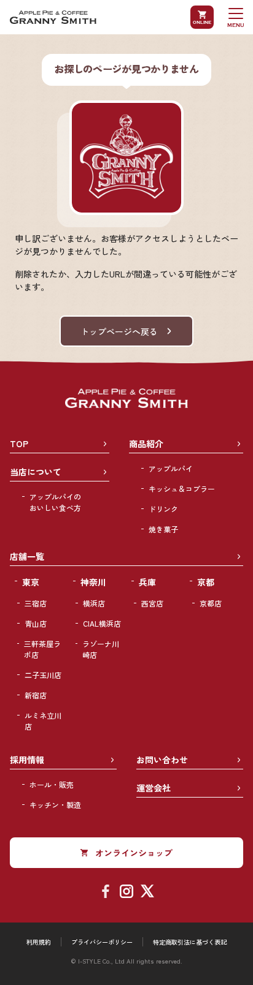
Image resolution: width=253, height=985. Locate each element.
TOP (19, 443)
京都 (205, 582)
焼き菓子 (163, 529)
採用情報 (27, 759)
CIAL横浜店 (102, 623)
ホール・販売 (51, 784)
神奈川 (93, 582)
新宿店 (36, 695)
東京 (30, 582)
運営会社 (153, 788)
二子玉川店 (43, 675)
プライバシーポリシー (102, 941)
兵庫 (147, 582)
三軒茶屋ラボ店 (42, 649)
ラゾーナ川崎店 (100, 649)
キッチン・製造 (55, 804)
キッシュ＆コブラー (182, 488)
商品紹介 (146, 443)
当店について (35, 472)
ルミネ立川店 (43, 720)
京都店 (211, 603)
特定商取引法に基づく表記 (190, 941)
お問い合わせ (162, 759)
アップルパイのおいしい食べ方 (55, 502)
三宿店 (36, 603)
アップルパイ (171, 468)
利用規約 (38, 941)
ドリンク (163, 509)
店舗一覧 (27, 556)
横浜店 (94, 603)
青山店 (36, 623)
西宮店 (152, 603)
